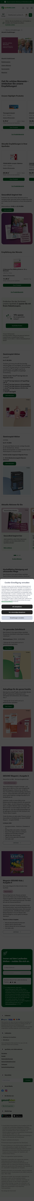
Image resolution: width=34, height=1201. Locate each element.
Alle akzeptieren (17, 606)
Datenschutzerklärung (7, 601)
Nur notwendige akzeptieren (17, 612)
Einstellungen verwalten (17, 618)
